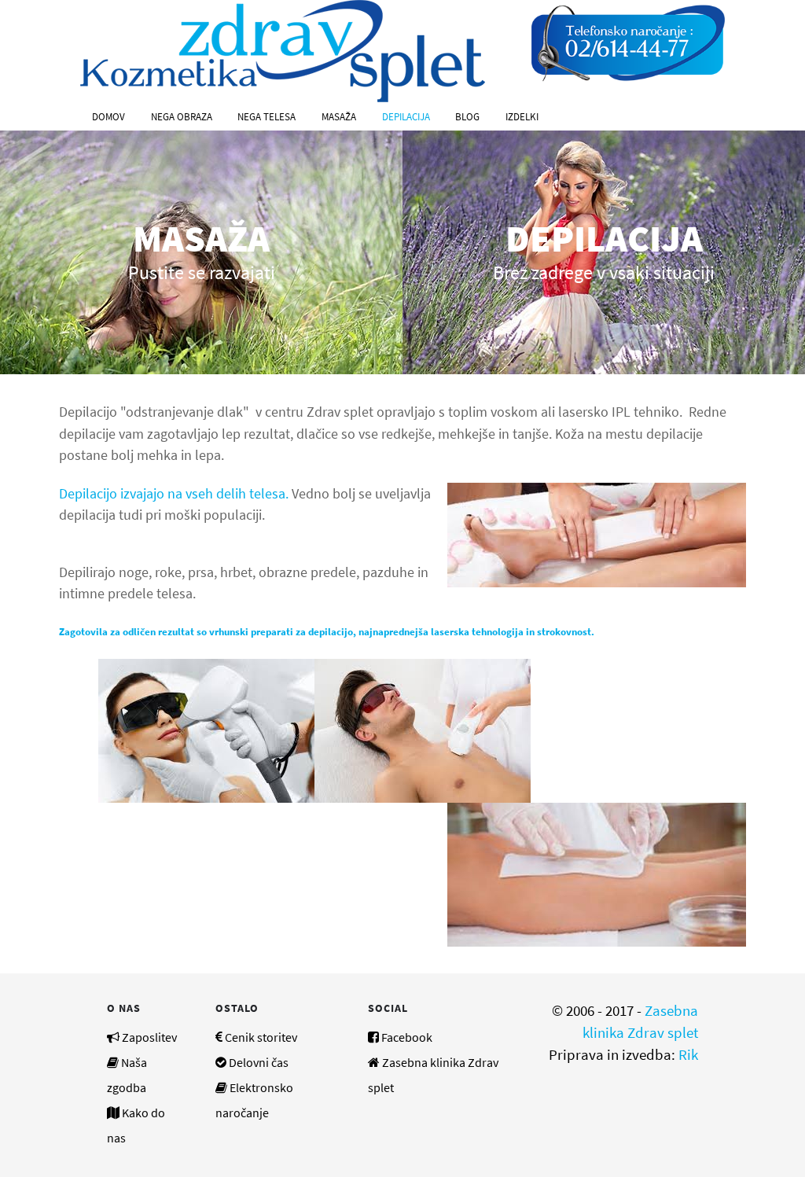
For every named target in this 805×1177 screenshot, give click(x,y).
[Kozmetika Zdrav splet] (282, 49)
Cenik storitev (261, 1037)
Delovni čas (259, 1062)
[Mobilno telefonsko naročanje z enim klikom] (628, 42)
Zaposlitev (149, 1037)
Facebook (406, 1037)
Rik (688, 1055)
